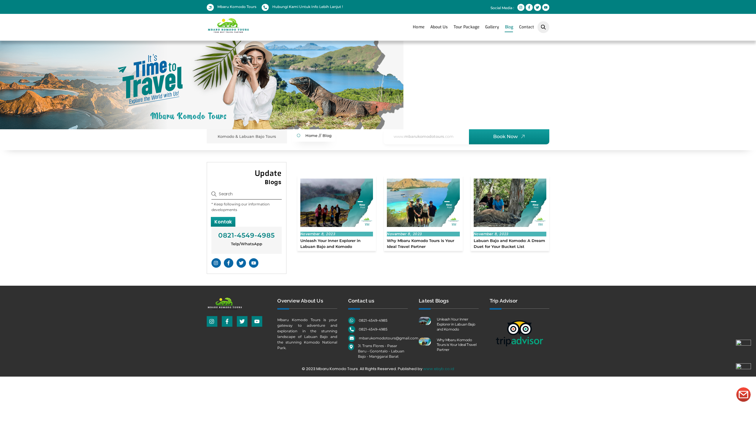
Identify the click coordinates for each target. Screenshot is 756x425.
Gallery (492, 27)
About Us (439, 27)
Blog (509, 27)
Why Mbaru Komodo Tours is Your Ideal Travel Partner (457, 345)
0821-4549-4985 (246, 235)
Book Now (505, 136)
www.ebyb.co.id (438, 369)
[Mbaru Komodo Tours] (244, 30)
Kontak (223, 221)
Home (418, 27)
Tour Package (466, 27)
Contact (526, 27)
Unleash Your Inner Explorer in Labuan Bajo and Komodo (456, 324)
